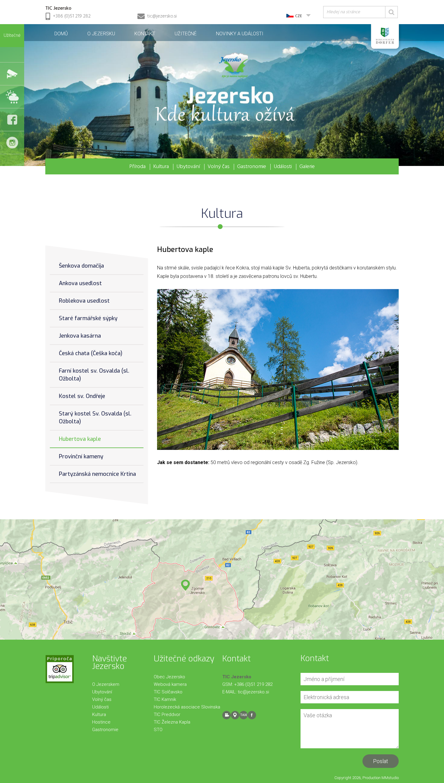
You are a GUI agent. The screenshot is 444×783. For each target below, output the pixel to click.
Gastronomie (251, 167)
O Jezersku (101, 34)
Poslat (380, 761)
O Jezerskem (105, 684)
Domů (61, 34)
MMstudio (390, 777)
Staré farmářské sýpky (88, 318)
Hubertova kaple (80, 439)
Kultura (161, 167)
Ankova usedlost (80, 283)
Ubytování (188, 167)
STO (158, 729)
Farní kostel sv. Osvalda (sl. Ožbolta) (94, 374)
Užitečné (186, 34)
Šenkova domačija (81, 265)
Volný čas (219, 167)
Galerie (307, 167)
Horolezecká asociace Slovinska (187, 707)
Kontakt (144, 34)
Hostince (101, 722)
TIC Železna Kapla (172, 722)
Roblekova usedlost (84, 300)
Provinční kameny (81, 456)
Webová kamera (170, 684)
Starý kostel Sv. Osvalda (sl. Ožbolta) (95, 417)
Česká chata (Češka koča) (90, 353)
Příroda (137, 167)
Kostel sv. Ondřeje (82, 396)
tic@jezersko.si (162, 16)
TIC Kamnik (165, 699)
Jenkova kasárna (80, 335)
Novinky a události (239, 34)
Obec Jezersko (169, 677)
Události (283, 167)
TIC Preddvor (167, 714)
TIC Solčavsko (168, 692)
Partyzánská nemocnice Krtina (97, 474)
